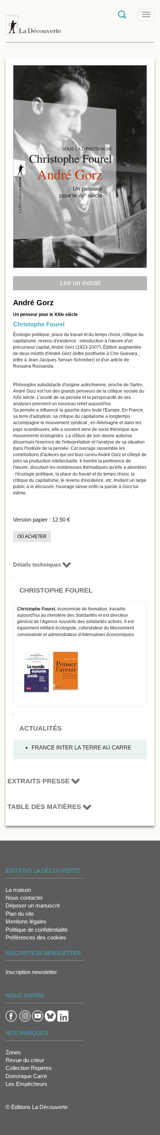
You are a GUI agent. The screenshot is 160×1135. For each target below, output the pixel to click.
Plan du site (20, 913)
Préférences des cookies (36, 937)
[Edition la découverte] (33, 20)
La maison (18, 890)
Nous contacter (24, 897)
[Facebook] (11, 1015)
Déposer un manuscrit (33, 905)
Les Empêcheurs (26, 1084)
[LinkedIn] (62, 1015)
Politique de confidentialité (37, 929)
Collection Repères (29, 1068)
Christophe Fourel (38, 324)
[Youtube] (37, 1015)
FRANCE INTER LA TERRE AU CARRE (81, 747)
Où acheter (32, 536)
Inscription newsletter (31, 972)
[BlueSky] (50, 1015)
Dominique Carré (26, 1076)
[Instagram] (25, 1015)
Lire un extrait (80, 283)
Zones (13, 1052)
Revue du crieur (25, 1060)
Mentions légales (26, 921)
